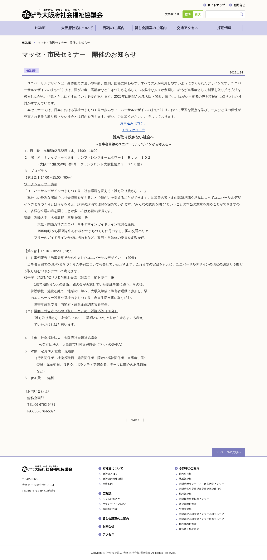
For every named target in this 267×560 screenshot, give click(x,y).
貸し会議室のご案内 (116, 518)
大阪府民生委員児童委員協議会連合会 (200, 488)
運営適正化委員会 (189, 528)
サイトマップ (216, 5)
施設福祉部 (185, 493)
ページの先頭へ (230, 452)
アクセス (108, 534)
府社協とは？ (110, 473)
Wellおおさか (110, 508)
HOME (26, 42)
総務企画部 (185, 473)
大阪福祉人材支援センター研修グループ (201, 518)
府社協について (113, 468)
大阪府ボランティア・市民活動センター (201, 483)
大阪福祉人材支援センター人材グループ (201, 513)
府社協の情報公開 (113, 478)
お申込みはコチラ (133, 123)
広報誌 (107, 493)
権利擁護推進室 (187, 523)
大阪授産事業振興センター (194, 498)
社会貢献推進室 (187, 503)
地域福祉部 (185, 478)
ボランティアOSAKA (114, 503)
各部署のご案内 (189, 468)
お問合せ (239, 5)
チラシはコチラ (133, 130)
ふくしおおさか (111, 498)
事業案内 (108, 483)
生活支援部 (185, 508)
